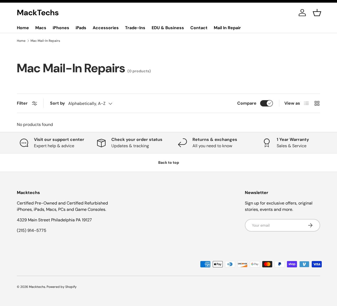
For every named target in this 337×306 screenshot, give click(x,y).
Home (23, 27)
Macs (40, 27)
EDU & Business (168, 27)
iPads (81, 27)
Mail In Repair (227, 27)
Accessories (106, 27)
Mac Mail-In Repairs (45, 40)
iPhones (61, 27)
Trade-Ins (135, 27)
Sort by (57, 103)
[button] (317, 12)
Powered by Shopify (62, 287)
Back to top (168, 162)
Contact (198, 27)
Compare (246, 103)
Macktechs (37, 287)
